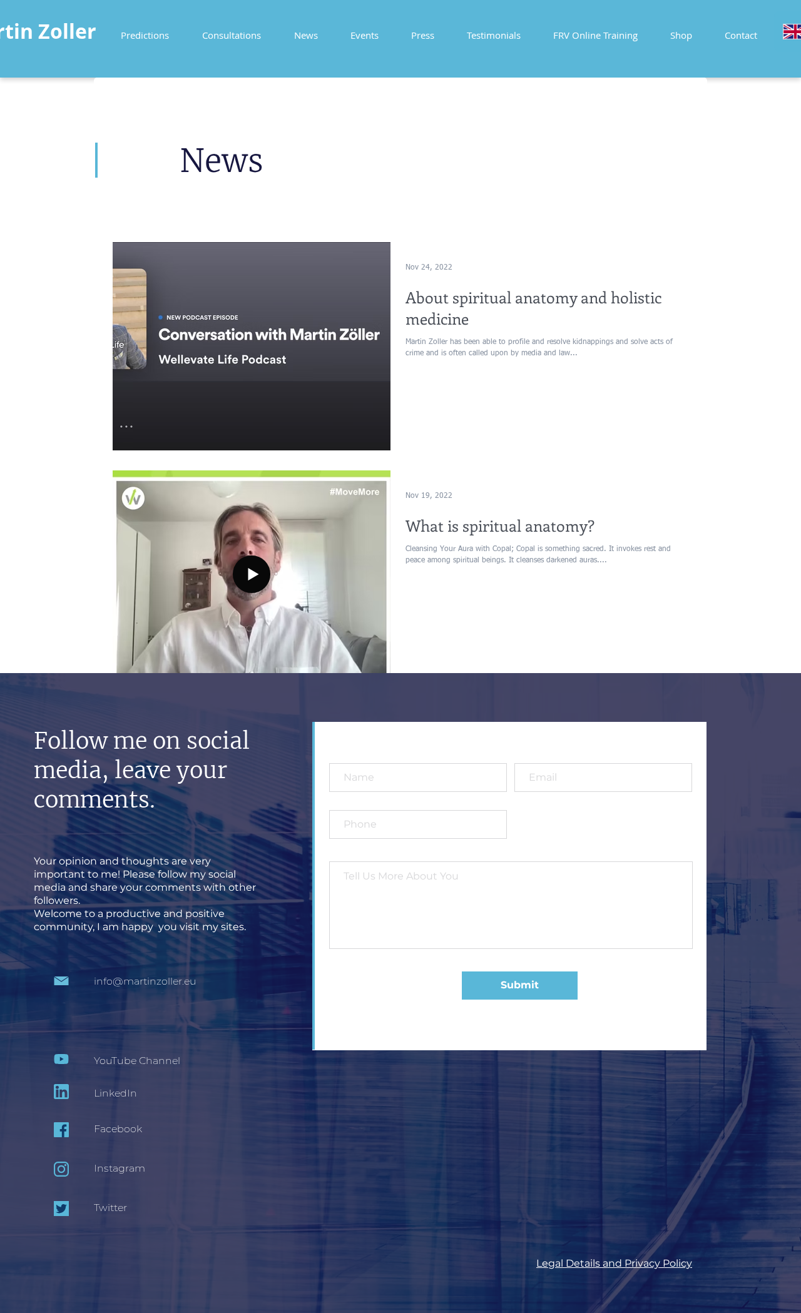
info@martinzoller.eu (145, 981)
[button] (595, 29)
